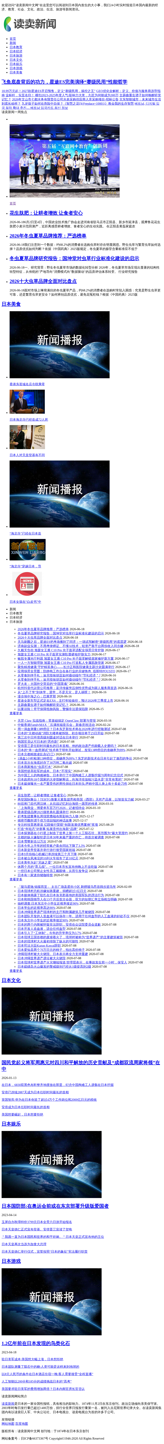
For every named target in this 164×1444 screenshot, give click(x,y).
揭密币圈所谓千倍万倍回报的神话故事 (45, 820)
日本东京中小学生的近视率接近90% (43, 920)
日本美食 (16, 72)
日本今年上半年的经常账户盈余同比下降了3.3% (51, 845)
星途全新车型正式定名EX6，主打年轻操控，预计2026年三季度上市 (65, 700)
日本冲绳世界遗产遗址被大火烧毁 (42, 958)
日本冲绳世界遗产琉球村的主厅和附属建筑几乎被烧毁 (56, 912)
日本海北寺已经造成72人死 (29, 419)
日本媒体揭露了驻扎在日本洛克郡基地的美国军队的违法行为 (61, 895)
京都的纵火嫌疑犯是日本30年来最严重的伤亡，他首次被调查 (61, 837)
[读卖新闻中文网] (32, 31)
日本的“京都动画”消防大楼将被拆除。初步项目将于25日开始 (61, 733)
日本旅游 (16, 55)
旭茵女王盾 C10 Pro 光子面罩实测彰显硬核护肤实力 (54, 654)
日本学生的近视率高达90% (36, 907)
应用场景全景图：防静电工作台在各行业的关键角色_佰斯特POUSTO (66, 671)
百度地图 (21, 1423)
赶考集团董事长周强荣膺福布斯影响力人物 (48, 816)
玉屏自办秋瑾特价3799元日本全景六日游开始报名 (37, 1222)
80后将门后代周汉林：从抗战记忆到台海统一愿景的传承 (58, 803)
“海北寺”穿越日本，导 (25, 566)
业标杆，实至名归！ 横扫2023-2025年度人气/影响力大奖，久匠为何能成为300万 (62, 95)
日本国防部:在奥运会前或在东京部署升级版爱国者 (55, 1206)
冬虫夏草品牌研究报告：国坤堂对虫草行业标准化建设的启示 (74, 258)
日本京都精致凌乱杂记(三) (36, 754)
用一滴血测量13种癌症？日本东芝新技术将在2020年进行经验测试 (64, 729)
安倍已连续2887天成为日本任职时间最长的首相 (35, 1092)
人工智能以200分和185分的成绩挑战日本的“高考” (37, 1381)
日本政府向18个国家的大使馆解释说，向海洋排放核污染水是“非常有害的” (70, 779)
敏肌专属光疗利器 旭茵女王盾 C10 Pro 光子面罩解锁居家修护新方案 (66, 658)
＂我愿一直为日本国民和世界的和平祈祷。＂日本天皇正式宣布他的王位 (53, 1236)
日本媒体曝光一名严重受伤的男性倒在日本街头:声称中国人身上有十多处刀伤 (72, 783)
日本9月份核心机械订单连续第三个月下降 (47, 854)
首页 (13, 38)
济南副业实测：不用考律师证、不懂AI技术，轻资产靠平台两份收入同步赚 (70, 646)
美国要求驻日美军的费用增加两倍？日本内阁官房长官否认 (43, 1389)
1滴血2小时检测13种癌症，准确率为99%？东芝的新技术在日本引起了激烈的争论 (75, 758)
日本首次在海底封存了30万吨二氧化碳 (45, 762)
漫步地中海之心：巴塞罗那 (37, 696)
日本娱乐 (16, 64)
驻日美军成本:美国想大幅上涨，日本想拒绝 (32, 1359)
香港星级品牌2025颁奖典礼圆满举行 (43, 812)
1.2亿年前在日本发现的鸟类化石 (36, 1343)
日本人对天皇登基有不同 (27, 455)
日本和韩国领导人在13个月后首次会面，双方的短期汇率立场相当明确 (67, 899)
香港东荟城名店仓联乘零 (27, 384)
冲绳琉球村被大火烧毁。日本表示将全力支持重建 (53, 954)
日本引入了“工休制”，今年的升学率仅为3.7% (49, 933)
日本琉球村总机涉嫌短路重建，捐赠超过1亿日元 (52, 891)
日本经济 (16, 51)
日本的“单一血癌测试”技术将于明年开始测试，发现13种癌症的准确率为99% (71, 750)
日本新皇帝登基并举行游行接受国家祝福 (46, 850)
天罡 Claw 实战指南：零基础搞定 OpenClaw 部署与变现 (57, 720)
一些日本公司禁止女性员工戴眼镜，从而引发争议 (53, 871)
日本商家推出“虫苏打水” (35, 767)
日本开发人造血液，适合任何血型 (42, 928)
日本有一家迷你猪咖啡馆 (35, 875)
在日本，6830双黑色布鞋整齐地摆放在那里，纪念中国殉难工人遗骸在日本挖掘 (58, 1085)
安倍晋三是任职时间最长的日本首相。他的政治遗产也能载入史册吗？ (67, 746)
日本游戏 (16, 68)
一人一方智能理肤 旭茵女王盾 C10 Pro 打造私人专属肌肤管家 (61, 662)
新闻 (13, 43)
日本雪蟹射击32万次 (32, 841)
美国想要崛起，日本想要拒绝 (22, 1114)
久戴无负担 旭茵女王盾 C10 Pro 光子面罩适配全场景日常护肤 (61, 650)
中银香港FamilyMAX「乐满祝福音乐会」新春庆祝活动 (56, 725)
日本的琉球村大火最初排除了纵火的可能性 (48, 941)
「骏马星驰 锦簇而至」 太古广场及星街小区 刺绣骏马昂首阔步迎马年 (67, 886)
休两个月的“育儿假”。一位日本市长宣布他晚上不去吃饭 (57, 866)
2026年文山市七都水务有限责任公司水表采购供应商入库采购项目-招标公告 (65, 99)
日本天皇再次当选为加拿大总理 (24, 1244)
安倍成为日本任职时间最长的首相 (26, 1107)
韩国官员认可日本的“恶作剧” (38, 741)
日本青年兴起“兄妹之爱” (35, 862)
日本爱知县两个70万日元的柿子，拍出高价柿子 (51, 949)
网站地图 (8, 1423)
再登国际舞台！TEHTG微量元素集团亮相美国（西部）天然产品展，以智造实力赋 (76, 799)
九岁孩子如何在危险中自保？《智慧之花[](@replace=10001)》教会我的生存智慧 (78, 103)
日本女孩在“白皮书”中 (25, 601)
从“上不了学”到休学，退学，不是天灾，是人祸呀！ (54, 692)
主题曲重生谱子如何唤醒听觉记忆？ (43, 704)
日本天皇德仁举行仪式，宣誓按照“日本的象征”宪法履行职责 (45, 1251)
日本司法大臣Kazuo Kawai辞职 (39, 945)
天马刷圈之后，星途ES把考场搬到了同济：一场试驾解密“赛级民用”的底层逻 (72, 641)
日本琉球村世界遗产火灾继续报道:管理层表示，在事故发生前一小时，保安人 (72, 962)
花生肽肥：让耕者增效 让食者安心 (46, 213)
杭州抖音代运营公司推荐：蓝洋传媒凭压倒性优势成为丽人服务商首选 (67, 688)
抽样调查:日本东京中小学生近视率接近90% (48, 903)
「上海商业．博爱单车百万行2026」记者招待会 (51, 808)
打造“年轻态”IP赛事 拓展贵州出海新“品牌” (48, 829)
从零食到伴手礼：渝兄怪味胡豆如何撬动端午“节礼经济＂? (59, 675)
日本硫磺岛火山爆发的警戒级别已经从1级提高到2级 (54, 966)
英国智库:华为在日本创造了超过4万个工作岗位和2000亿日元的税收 (49, 1099)
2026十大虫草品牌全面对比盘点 (43, 281)
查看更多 (16, 713)
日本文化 (16, 59)
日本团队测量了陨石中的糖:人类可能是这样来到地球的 (40, 1366)
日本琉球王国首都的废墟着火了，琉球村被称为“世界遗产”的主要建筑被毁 (70, 937)
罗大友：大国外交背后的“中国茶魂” (43, 683)
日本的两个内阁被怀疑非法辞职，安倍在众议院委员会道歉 (59, 924)
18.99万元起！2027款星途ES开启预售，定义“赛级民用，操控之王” (48, 91)
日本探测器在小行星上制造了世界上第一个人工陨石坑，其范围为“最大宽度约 (73, 833)
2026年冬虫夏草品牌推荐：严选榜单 (48, 235)
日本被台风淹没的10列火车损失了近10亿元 (48, 858)
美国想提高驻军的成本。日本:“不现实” (45, 771)
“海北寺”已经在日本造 (25, 533)
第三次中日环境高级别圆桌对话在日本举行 (48, 737)
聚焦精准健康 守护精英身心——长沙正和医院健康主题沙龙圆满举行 (66, 667)
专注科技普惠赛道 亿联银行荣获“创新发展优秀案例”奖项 (58, 824)
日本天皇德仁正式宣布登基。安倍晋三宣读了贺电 (37, 1229)
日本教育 (16, 47)
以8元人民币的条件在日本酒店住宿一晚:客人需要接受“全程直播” (47, 1374)
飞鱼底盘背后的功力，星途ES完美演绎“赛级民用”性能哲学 (64, 81)
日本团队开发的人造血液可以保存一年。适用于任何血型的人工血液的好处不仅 (74, 916)
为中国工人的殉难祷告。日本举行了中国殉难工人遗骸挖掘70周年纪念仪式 (70, 775)
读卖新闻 (8, 1403)
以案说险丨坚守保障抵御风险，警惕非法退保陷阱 (53, 709)
